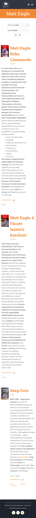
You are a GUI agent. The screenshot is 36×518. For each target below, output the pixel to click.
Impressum (24, 508)
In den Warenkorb (14, 484)
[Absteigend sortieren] (27, 25)
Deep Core (19, 390)
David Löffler (24, 457)
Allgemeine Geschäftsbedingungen (14, 505)
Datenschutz (27, 505)
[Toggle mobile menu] (32, 5)
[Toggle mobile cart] (28, 5)
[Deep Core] (5, 394)
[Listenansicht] (19, 35)
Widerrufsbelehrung (14, 508)
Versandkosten (6, 200)
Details (4, 204)
